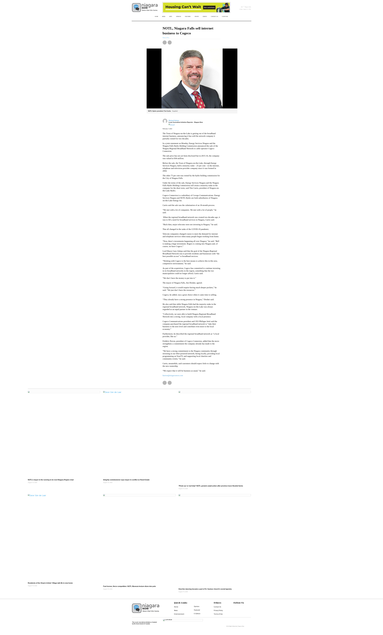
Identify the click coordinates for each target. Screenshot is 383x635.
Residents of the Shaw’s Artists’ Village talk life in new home (50, 583)
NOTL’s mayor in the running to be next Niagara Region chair (51, 480)
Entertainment (179, 614)
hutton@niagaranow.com (173, 375)
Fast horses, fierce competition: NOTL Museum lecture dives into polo (129, 586)
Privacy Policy (218, 610)
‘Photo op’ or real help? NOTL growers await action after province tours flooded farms (211, 486)
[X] (234, 610)
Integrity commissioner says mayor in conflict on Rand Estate (126, 480)
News (176, 610)
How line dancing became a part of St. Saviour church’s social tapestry (205, 589)
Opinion (196, 606)
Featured (197, 610)
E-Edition (197, 614)
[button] (248, 17)
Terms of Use (218, 614)
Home (176, 607)
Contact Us (217, 607)
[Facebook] (234, 607)
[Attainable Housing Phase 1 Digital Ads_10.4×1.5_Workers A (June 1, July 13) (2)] (196, 7)
